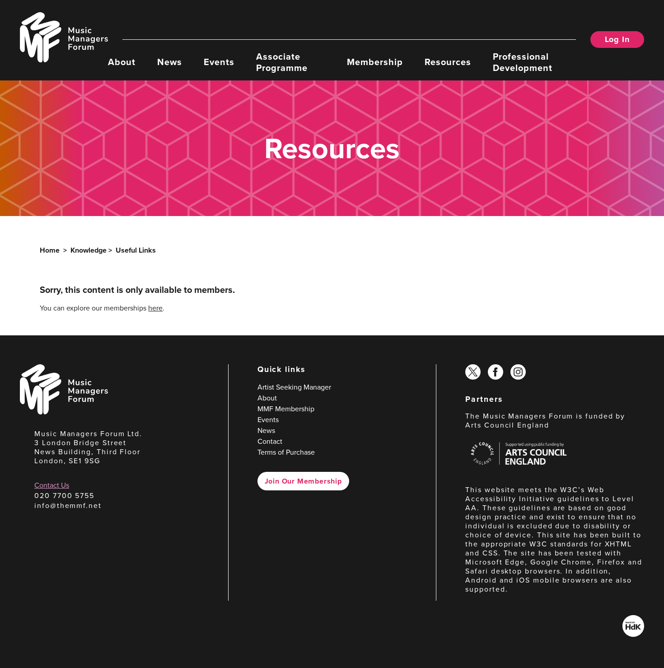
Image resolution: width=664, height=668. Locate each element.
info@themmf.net (68, 505)
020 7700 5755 (64, 495)
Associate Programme (282, 61)
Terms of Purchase (286, 452)
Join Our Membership (303, 481)
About (122, 61)
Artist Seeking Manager (294, 387)
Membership (375, 61)
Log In (617, 39)
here (155, 308)
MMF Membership (285, 409)
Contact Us (51, 485)
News (169, 61)
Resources (448, 61)
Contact (269, 441)
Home (50, 250)
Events (219, 61)
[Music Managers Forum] (64, 412)
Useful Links (136, 250)
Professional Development (522, 61)
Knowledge (88, 250)
